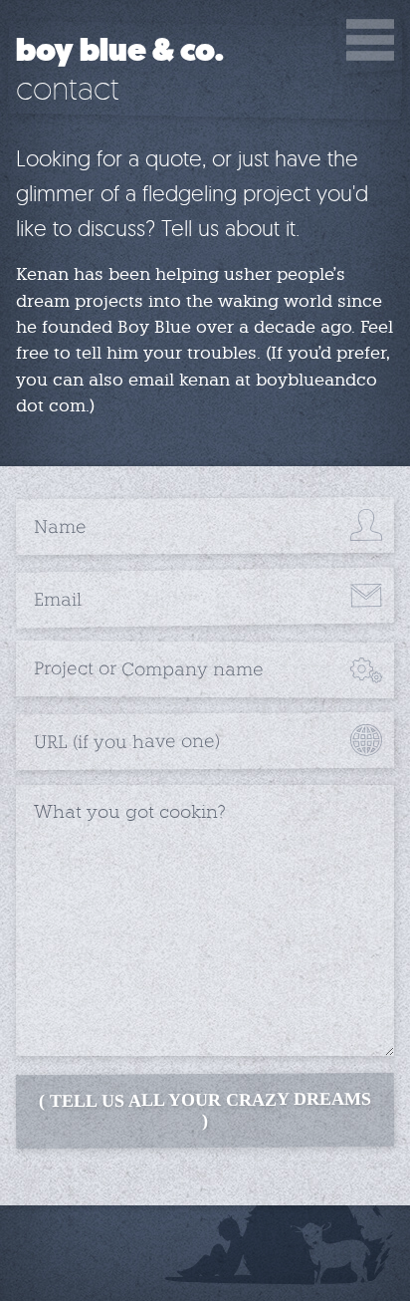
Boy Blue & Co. (120, 51)
